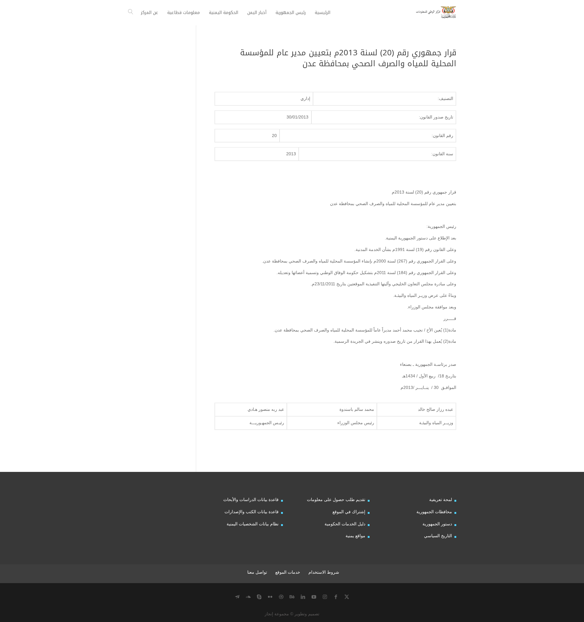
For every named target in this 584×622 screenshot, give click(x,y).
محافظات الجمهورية (434, 511)
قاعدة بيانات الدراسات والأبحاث (251, 499)
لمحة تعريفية (440, 499)
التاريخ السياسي (438, 535)
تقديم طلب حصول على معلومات (336, 499)
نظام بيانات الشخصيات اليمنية (253, 523)
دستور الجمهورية (437, 523)
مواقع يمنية (355, 535)
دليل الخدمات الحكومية (345, 523)
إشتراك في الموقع (348, 511)
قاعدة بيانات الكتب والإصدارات (251, 511)
